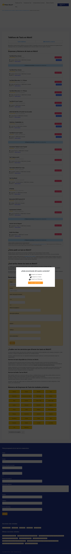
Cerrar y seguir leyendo (35, 282)
